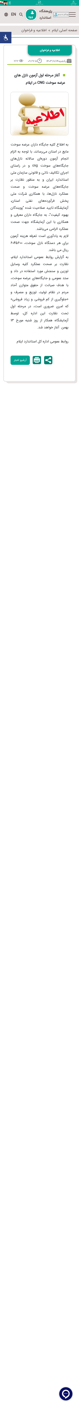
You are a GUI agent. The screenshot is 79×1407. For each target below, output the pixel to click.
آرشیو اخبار (20, 360)
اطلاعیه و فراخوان (34, 30)
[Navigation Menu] (72, 14)
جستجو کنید (21, 14)
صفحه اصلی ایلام (64, 30)
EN (13, 14)
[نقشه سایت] (6, 14)
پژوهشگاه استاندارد (45, 14)
